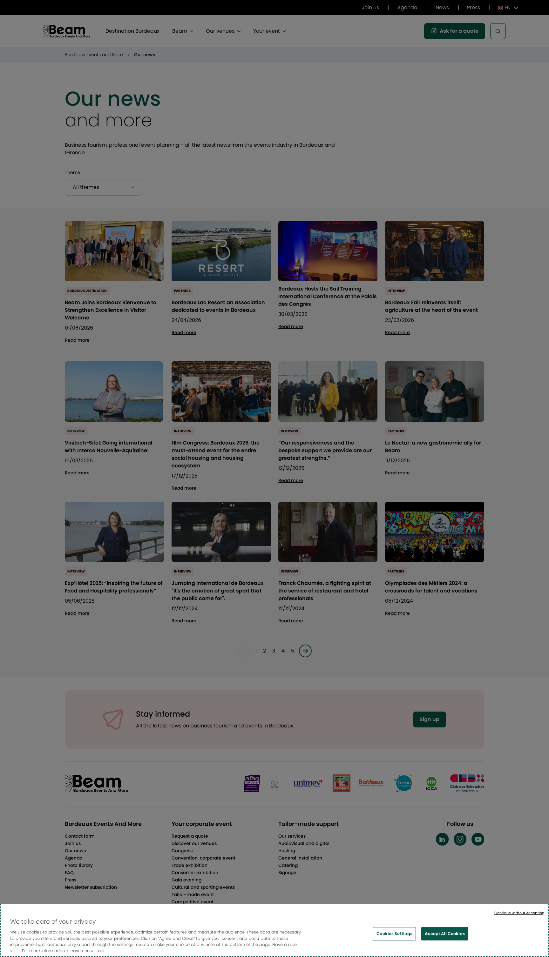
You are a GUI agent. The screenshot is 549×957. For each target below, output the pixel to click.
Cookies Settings (394, 934)
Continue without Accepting (519, 912)
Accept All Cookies (444, 934)
